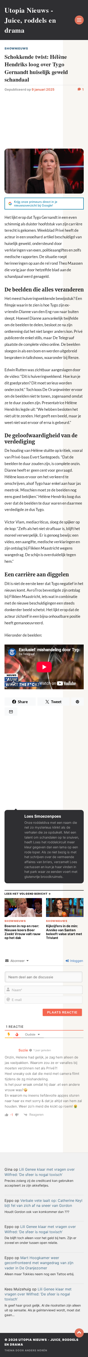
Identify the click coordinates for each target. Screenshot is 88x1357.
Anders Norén (36, 1350)
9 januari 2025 (43, 89)
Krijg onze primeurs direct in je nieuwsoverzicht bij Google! (35, 203)
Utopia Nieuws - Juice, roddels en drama (30, 20)
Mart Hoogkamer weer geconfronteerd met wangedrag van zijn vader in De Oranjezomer (39, 1262)
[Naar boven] (79, 1332)
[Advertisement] (44, 119)
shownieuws (16, 48)
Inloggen (76, 961)
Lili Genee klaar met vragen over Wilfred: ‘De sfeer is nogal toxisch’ (38, 1294)
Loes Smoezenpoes (42, 816)
